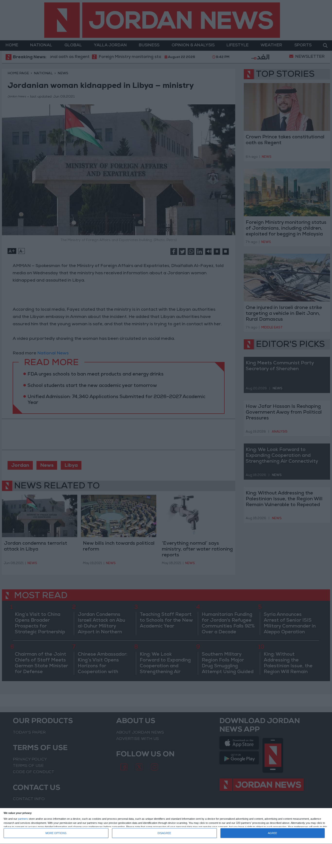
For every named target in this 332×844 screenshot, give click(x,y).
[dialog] (166, 826)
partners (23, 819)
